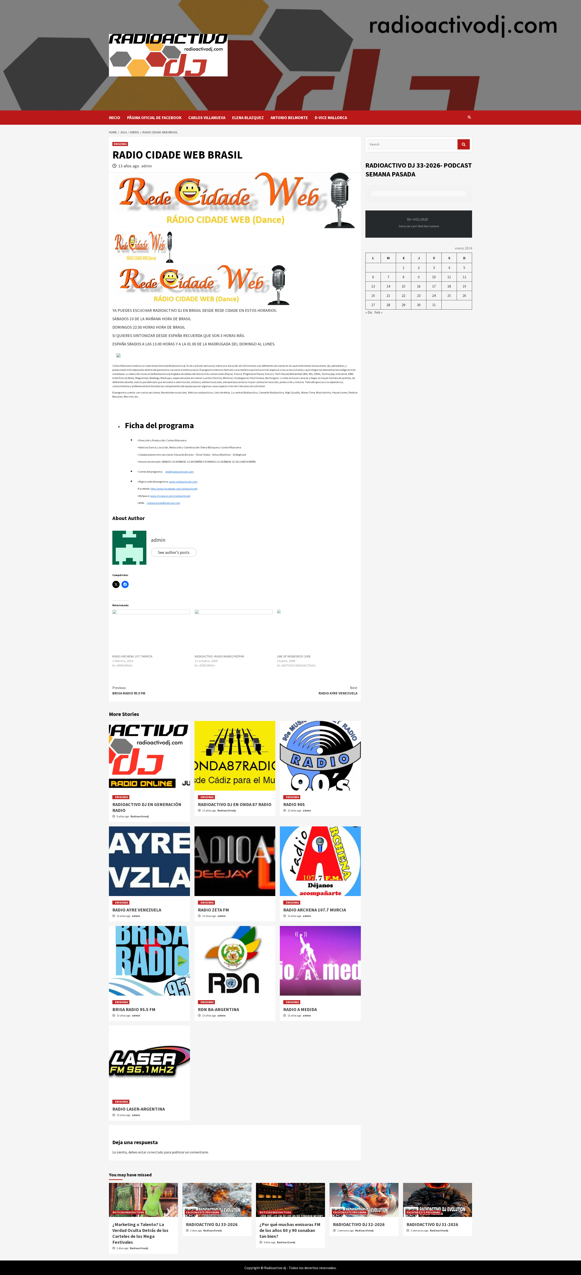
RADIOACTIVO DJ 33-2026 (212, 1224)
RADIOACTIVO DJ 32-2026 (359, 1224)
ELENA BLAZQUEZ (248, 117)
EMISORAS (120, 144)
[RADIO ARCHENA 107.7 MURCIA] (151, 632)
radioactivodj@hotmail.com (163, 503)
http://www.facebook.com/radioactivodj (173, 488)
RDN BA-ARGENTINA (218, 1009)
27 (373, 305)
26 (464, 295)
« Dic (368, 312)
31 (434, 305)
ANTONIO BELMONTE (289, 117)
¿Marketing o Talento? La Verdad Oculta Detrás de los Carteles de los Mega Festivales (140, 1233)
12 (464, 277)
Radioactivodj (139, 816)
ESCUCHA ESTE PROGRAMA (202, 1212)
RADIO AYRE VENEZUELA (338, 690)
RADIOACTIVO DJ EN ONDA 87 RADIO (234, 804)
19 (464, 286)
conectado (155, 1152)
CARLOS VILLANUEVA (206, 117)
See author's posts (174, 552)
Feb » (378, 312)
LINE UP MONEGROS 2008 (293, 656)
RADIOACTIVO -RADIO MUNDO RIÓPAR (219, 656)
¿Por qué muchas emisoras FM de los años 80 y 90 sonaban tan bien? (289, 1230)
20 (373, 295)
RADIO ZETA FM (213, 910)
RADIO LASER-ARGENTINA (138, 1109)
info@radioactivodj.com (179, 471)
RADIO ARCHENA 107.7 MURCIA (132, 656)
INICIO (114, 117)
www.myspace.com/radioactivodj (170, 496)
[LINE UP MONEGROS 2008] (316, 632)
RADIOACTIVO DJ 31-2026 (432, 1224)
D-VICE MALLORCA (331, 117)
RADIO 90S (294, 804)
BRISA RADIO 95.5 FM (128, 690)
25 (449, 295)
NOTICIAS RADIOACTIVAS (128, 1212)
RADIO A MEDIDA (300, 1009)
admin (146, 166)
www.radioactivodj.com (183, 481)
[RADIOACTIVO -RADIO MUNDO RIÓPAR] (234, 632)
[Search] (469, 117)
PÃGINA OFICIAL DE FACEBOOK (154, 117)
